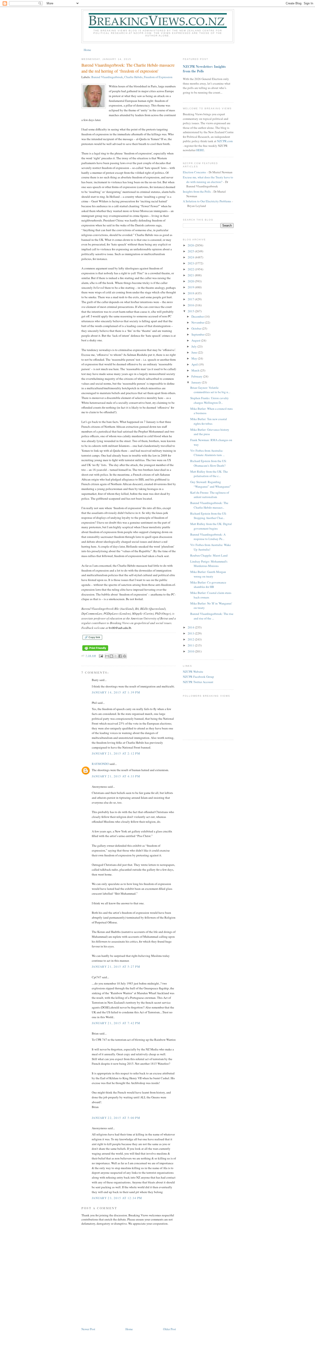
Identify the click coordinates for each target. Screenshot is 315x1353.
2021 (191, 275)
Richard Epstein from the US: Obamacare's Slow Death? (208, 463)
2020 (191, 281)
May (194, 358)
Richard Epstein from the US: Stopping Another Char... (208, 515)
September (198, 334)
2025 (191, 251)
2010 (191, 651)
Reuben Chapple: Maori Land (209, 555)
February (197, 376)
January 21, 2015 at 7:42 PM (116, 1023)
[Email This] (107, 656)
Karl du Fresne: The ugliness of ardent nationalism (209, 494)
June (194, 352)
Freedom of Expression (158, 77)
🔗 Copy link (92, 637)
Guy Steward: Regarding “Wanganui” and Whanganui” (210, 484)
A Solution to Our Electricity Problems (207, 201)
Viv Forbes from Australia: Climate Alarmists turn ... (207, 452)
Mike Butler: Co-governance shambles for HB (208, 584)
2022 (191, 269)
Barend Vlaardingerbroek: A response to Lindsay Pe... (208, 536)
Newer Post (88, 1329)
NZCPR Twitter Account (198, 682)
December (198, 316)
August (196, 340)
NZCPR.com (225, 141)
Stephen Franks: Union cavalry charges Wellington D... (209, 400)
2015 (191, 311)
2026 (191, 245)
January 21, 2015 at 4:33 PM (116, 776)
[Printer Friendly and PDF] (95, 651)
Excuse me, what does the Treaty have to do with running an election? (208, 179)
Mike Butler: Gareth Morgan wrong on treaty (208, 574)
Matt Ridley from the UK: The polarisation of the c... (209, 473)
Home (87, 50)
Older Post (169, 1329)
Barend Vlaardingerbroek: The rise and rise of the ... (211, 616)
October (196, 328)
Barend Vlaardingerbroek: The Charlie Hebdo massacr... (209, 505)
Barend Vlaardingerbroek (107, 77)
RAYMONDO (100, 764)
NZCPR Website (193, 671)
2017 (191, 299)
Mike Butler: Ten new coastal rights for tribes (208, 421)
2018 (191, 293)
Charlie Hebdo (133, 77)
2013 (191, 633)
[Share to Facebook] (120, 656)
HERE (200, 150)
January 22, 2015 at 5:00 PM (116, 1118)
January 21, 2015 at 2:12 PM (116, 753)
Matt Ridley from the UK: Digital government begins (211, 526)
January (196, 382)
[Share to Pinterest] (124, 656)
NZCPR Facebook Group (198, 677)
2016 (191, 305)
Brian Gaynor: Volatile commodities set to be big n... (210, 390)
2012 (191, 639)
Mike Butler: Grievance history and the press (209, 431)
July (194, 346)
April (195, 364)
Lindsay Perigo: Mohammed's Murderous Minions (208, 563)
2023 (191, 263)
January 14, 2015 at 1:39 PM (116, 692)
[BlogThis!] (111, 656)
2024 (191, 257)
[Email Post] (101, 655)
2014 (191, 627)
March (195, 370)
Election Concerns (194, 172)
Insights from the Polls (197, 191)
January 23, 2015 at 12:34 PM (117, 1198)
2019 (191, 287)
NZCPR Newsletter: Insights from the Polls (204, 69)
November (198, 322)
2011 (191, 645)
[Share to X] (115, 656)
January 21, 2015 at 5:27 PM (116, 966)
